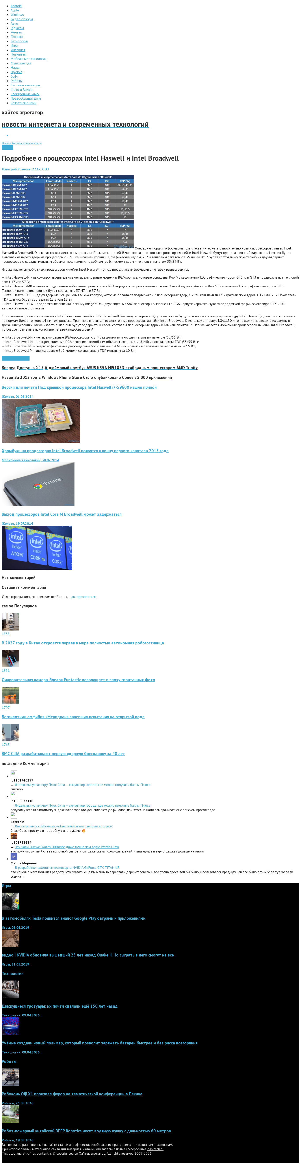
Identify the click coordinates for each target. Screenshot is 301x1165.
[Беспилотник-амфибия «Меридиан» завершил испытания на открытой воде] (10, 703)
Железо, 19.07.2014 (17, 523)
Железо (7, 147)
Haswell (23, 358)
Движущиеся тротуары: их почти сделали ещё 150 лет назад (60, 1006)
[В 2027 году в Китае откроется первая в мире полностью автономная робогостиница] (10, 629)
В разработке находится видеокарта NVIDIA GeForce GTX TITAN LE (67, 867)
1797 (6, 707)
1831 (6, 670)
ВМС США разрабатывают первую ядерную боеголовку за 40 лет (63, 753)
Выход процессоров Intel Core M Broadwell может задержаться (61, 514)
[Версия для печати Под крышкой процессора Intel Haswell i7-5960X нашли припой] (41, 441)
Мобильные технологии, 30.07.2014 (30, 460)
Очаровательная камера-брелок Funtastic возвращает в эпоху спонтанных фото (78, 679)
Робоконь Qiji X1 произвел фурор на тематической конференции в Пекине (72, 1093)
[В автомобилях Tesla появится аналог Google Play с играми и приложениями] (10, 909)
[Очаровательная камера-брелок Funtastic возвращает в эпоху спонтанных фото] (10, 666)
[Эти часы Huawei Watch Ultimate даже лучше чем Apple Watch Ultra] (14, 838)
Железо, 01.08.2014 (17, 396)
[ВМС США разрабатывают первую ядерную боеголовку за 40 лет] (10, 740)
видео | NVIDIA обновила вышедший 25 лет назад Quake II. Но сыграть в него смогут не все (88, 955)
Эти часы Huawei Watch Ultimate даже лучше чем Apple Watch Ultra (67, 847)
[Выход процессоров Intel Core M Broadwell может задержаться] (37, 568)
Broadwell (9, 358)
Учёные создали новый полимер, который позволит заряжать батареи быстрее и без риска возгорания (99, 1043)
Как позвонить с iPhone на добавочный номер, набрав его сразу (64, 826)
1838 (6, 633)
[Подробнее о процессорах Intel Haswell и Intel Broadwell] (68, 248)
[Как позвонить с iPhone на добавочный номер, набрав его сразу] (14, 817)
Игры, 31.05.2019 (15, 964)
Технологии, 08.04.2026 (21, 1052)
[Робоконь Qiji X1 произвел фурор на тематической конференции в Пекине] (10, 1085)
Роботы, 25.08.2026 (17, 1103)
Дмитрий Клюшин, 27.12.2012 (25, 169)
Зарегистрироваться (26, 143)
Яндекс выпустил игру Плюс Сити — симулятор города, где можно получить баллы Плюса (82, 784)
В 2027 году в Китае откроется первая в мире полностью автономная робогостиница (83, 643)
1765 (6, 744)
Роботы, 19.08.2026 (17, 1140)
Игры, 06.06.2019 (15, 927)
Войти (6, 143)
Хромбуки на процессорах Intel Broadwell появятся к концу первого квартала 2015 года (85, 450)
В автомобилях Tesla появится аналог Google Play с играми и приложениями (73, 918)
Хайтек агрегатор (92, 1153)
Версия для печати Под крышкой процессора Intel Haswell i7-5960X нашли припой (79, 387)
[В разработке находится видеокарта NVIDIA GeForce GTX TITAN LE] (14, 858)
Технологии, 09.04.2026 (21, 1015)
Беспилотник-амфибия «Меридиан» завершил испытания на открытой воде (73, 716)
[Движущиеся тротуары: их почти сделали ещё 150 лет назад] (10, 997)
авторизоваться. (83, 596)
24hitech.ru (155, 1149)
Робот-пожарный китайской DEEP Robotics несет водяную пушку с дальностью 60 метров (86, 1130)
